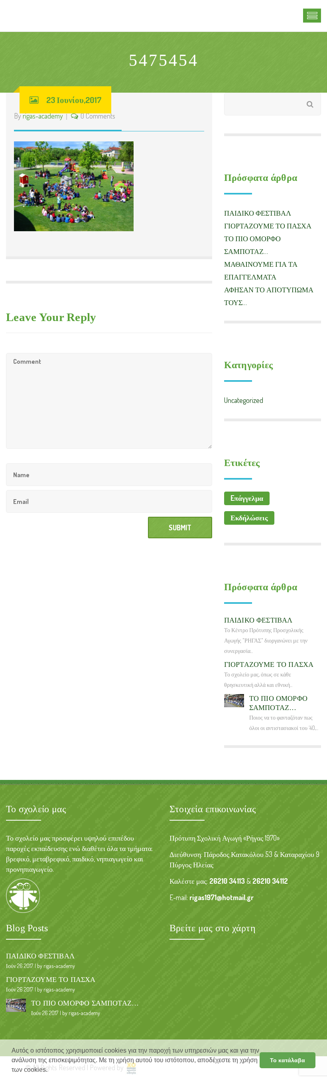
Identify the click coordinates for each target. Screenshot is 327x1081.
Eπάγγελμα (246, 498)
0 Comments (98, 115)
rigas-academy (43, 115)
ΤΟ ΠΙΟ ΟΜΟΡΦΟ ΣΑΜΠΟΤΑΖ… (85, 1003)
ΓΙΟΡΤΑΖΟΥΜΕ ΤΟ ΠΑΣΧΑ (267, 225)
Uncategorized (243, 400)
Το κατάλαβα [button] (287, 1060)
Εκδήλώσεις (249, 517)
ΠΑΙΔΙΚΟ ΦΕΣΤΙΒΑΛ (257, 212)
